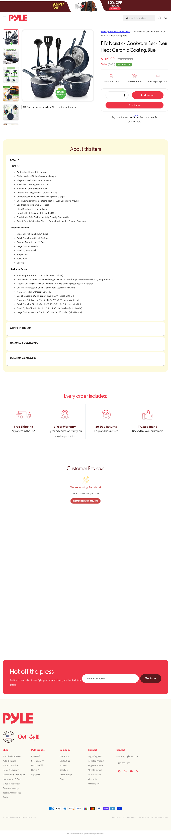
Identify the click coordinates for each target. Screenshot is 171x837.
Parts (5, 797)
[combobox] (135, 18)
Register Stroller (96, 765)
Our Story (64, 756)
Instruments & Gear (12, 779)
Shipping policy (161, 817)
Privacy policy (131, 817)
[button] (4, 18)
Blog (62, 779)
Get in (148, 678)
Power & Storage (11, 788)
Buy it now (134, 105)
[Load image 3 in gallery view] (11, 75)
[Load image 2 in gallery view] (11, 56)
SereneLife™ (37, 760)
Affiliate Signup (95, 769)
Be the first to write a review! (85, 501)
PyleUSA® (35, 756)
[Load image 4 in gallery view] (11, 94)
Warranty (92, 779)
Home (104, 31)
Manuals (63, 765)
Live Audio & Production (14, 774)
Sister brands (66, 774)
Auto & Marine (9, 760)
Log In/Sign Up (95, 756)
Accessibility (93, 783)
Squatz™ (35, 774)
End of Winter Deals (12, 756)
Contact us (65, 760)
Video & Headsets (11, 783)
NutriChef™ (37, 765)
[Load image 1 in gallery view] (11, 37)
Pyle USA (14, 817)
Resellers (64, 769)
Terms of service (146, 817)
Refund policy (118, 817)
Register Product (96, 760)
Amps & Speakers (11, 765)
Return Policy (94, 774)
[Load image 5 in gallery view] (11, 112)
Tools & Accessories (12, 792)
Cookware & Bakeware (119, 31)
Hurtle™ (35, 769)
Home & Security (11, 769)
